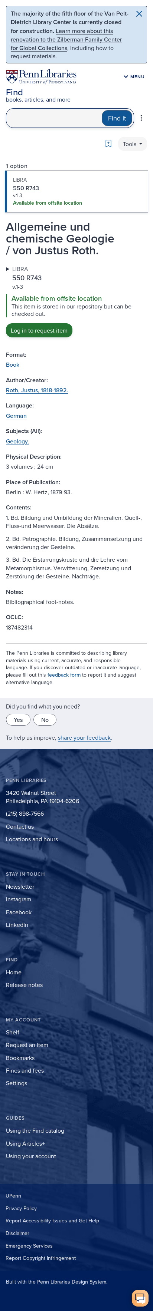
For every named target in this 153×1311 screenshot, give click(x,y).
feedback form (64, 674)
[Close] (139, 13)
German (16, 416)
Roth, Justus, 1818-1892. (37, 390)
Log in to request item (39, 330)
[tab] (76, 192)
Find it (117, 118)
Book (12, 364)
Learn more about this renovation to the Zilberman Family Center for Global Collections (66, 39)
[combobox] (54, 118)
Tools (130, 144)
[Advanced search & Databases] (141, 118)
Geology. (17, 441)
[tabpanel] (76, 301)
